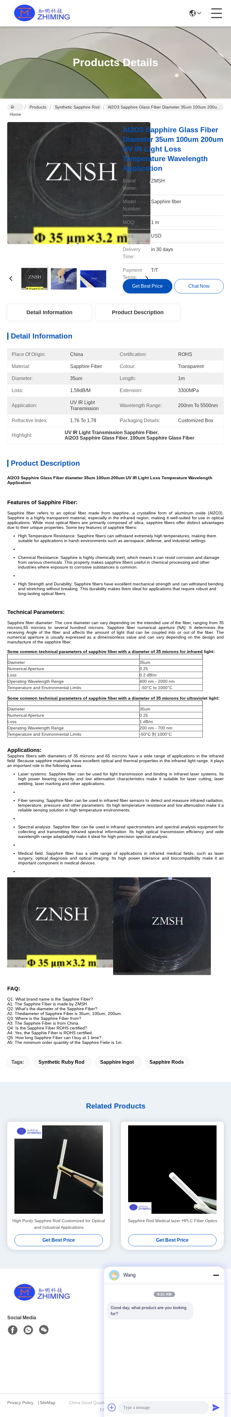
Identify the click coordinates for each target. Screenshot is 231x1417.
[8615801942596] (28, 1330)
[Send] (216, 1407)
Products (37, 107)
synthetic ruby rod (61, 1062)
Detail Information (49, 312)
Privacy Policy (20, 1402)
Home (15, 107)
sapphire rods (166, 1062)
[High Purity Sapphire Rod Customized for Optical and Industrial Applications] (58, 1169)
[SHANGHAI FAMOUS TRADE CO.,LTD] (40, 13)
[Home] (40, 1299)
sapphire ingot (117, 1062)
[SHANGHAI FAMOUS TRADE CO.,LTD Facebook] (12, 1330)
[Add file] (112, 1407)
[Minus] (216, 1275)
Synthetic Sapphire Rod (77, 107)
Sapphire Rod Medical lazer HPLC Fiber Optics (172, 1220)
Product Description (138, 312)
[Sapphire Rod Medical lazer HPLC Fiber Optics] (172, 1169)
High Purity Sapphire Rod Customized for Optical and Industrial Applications (58, 1224)
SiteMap (47, 1402)
